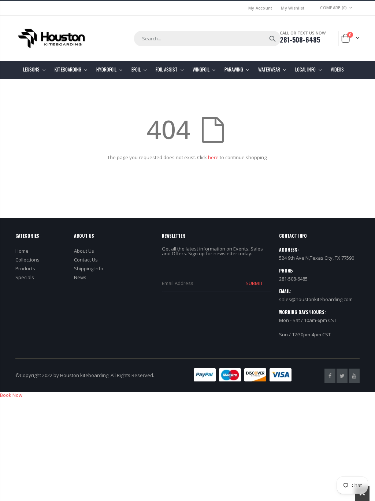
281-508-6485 (300, 39)
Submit (254, 283)
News (80, 277)
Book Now (11, 395)
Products (25, 268)
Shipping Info (88, 268)
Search (272, 38)
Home (22, 251)
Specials (24, 277)
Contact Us (86, 259)
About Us (84, 251)
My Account (260, 8)
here (213, 157)
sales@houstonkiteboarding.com (316, 299)
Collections (27, 259)
